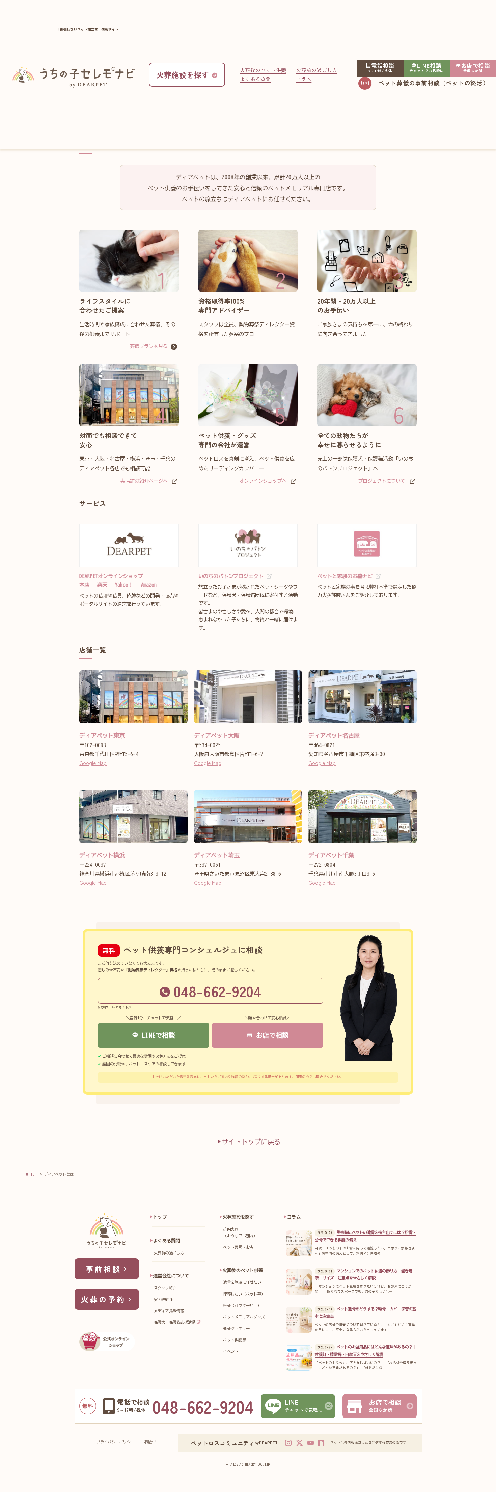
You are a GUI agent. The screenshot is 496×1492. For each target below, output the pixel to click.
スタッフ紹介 (165, 1288)
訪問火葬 (240, 1232)
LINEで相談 (156, 1035)
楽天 (102, 584)
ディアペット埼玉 (217, 855)
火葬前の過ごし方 (316, 69)
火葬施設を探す (238, 1217)
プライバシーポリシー (115, 1442)
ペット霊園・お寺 (238, 1247)
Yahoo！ (124, 584)
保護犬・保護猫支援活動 (175, 1322)
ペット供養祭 (234, 1340)
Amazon (149, 584)
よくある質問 (255, 78)
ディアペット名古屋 (333, 735)
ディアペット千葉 (331, 855)
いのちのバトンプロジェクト (231, 576)
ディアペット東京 (102, 735)
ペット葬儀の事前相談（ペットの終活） (433, 83)
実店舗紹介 (163, 1299)
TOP (34, 1174)
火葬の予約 (103, 1298)
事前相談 (103, 1268)
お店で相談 (270, 1035)
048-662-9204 (217, 991)
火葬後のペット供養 (263, 69)
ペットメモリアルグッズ (244, 1317)
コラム (304, 78)
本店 (84, 584)
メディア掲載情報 (169, 1311)
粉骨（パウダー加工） (242, 1305)
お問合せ (149, 1442)
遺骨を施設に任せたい (242, 1282)
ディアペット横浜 (102, 855)
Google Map (93, 762)
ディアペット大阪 (217, 735)
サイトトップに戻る (251, 1141)
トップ (160, 1217)
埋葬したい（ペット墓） (244, 1294)
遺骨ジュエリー (236, 1328)
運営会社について (171, 1275)
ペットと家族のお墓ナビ (344, 576)
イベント (230, 1351)
